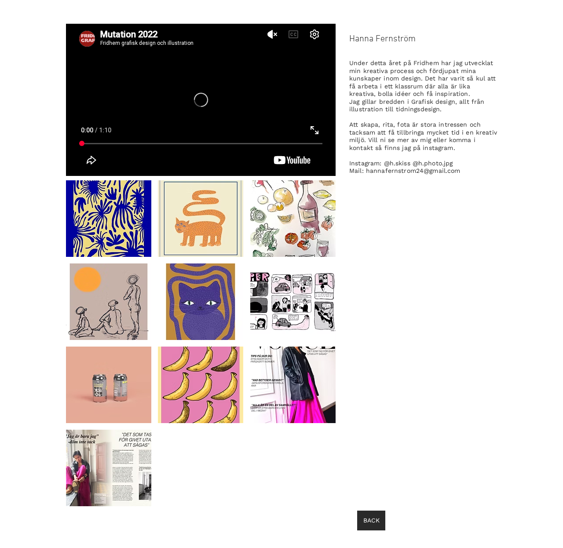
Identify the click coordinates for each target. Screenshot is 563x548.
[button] (108, 218)
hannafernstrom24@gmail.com (413, 170)
